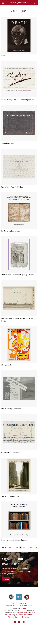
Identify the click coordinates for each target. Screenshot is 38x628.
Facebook (15, 622)
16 (10, 547)
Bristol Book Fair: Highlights (12, 187)
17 (13, 547)
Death (3, 56)
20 (24, 547)
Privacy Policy (13, 617)
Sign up (6, 579)
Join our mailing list (10, 615)
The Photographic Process (11, 409)
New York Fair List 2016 (10, 496)
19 (20, 547)
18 (17, 547)
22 (31, 547)
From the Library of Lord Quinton (14, 540)
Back (6, 547)
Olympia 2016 (6, 365)
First (3, 547)
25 (36, 547)
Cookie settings (24, 617)
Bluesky (19, 622)
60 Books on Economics (10, 231)
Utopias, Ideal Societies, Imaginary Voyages (17, 275)
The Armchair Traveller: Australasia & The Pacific (17, 319)
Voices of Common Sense (10, 452)
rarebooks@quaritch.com (26, 612)
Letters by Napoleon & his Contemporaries (17, 100)
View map (22, 608)
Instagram (23, 622)
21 (27, 547)
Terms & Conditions (26, 615)
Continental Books (8, 143)
